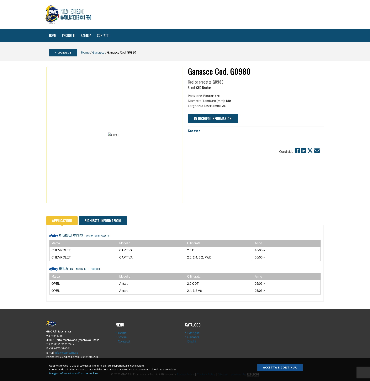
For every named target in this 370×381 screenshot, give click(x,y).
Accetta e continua (280, 367)
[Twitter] (310, 151)
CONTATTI (103, 35)
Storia (122, 337)
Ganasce (64, 52)
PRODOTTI (68, 35)
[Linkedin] (303, 151)
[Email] (317, 151)
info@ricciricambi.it (66, 352)
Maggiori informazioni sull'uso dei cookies (73, 373)
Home (85, 52)
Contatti (124, 341)
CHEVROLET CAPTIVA (83, 235)
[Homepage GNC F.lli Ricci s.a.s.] (68, 14)
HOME (52, 35)
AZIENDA (86, 35)
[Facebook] (297, 151)
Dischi (191, 341)
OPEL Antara (79, 268)
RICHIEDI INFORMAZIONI (214, 118)
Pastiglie (193, 333)
